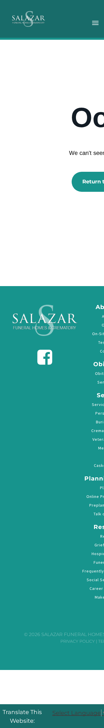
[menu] (95, 23)
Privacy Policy (77, 641)
